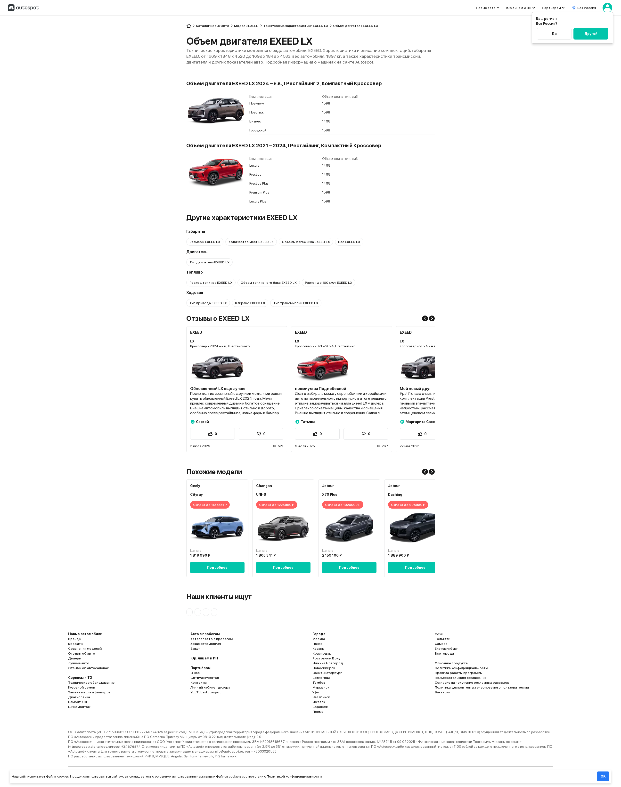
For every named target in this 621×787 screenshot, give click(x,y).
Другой (590, 34)
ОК (603, 776)
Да (554, 34)
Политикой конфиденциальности (294, 776)
